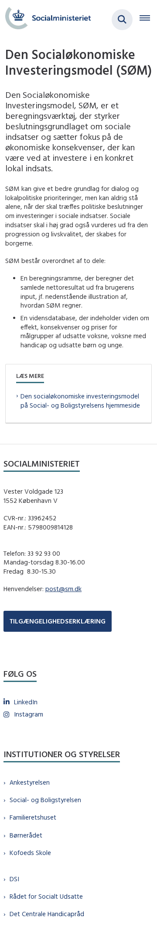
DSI (14, 879)
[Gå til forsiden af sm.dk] (45, 19)
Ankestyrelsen (30, 782)
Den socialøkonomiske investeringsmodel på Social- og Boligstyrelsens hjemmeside (80, 400)
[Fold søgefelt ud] (122, 19)
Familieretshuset (33, 817)
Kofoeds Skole (30, 852)
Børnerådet (26, 835)
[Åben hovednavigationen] (148, 19)
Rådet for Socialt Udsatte (46, 896)
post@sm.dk (63, 589)
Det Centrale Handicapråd (47, 914)
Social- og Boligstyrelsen (45, 800)
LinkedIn (26, 702)
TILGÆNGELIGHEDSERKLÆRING (58, 621)
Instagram (28, 714)
